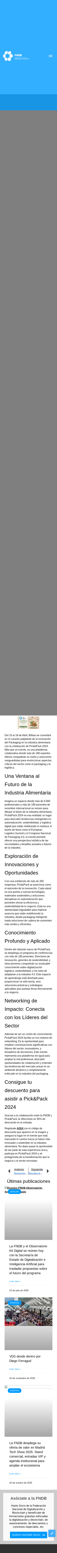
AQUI (20, 1128)
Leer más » (15, 1281)
